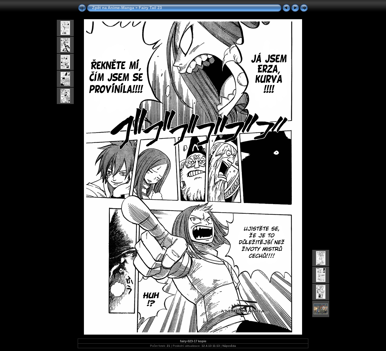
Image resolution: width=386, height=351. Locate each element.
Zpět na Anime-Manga (113, 7)
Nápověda (229, 345)
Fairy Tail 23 (150, 7)
